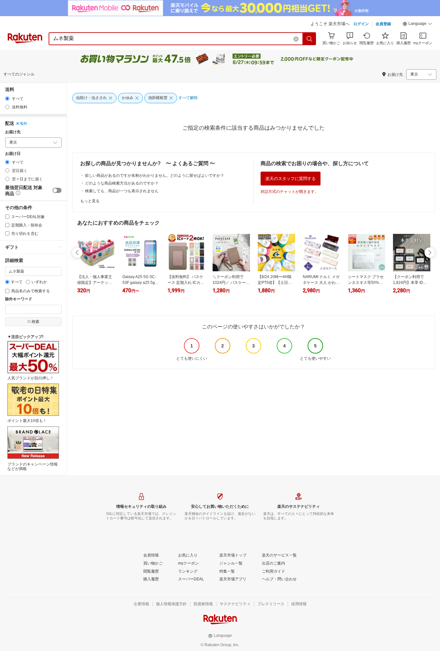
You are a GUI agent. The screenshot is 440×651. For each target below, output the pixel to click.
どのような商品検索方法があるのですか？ (121, 183)
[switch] (57, 190)
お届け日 (13, 154)
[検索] (309, 38)
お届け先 (13, 132)
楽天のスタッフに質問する (290, 178)
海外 (23, 123)
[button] (417, 24)
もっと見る (90, 201)
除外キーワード (18, 299)
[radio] (7, 98)
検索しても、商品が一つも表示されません (121, 191)
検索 (35, 321)
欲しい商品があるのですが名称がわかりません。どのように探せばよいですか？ (154, 175)
